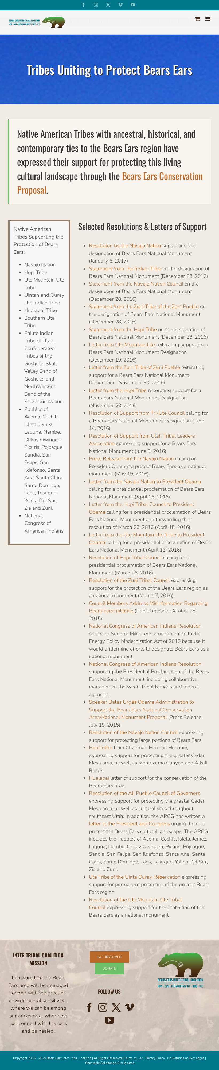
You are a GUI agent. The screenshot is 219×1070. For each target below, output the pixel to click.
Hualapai (99, 778)
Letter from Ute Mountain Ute (122, 344)
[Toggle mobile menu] (208, 19)
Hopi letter (100, 747)
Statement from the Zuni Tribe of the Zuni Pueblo (144, 306)
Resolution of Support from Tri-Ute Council (137, 413)
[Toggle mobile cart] (197, 19)
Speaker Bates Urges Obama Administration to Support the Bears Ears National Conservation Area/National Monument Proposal (141, 710)
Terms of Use (133, 1058)
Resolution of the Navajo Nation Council (133, 732)
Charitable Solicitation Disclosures (109, 1063)
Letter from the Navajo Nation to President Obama (145, 481)
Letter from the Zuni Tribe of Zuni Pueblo (134, 367)
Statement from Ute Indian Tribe (125, 268)
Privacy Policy (155, 1058)
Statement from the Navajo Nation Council (136, 283)
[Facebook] (89, 1007)
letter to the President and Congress (130, 823)
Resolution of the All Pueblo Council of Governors (144, 793)
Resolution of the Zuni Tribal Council (129, 580)
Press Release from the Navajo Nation (131, 458)
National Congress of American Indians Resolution (145, 626)
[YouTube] (109, 1020)
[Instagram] (102, 1007)
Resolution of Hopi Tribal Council (125, 557)
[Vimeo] (129, 1007)
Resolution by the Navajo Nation (125, 245)
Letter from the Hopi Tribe (118, 390)
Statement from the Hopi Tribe (123, 329)
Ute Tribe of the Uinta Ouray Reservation (135, 876)
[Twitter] (116, 1007)
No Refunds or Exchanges (185, 1058)
